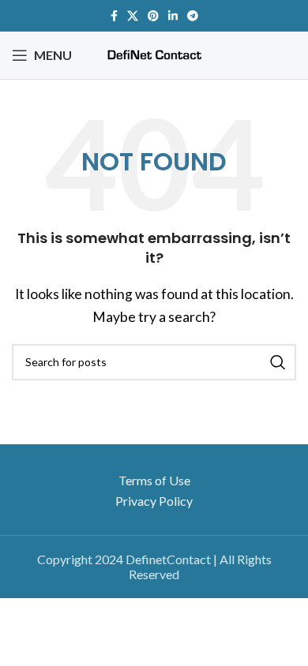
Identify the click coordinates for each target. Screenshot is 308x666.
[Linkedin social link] (172, 16)
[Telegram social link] (192, 16)
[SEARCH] (278, 362)
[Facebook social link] (114, 16)
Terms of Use (154, 480)
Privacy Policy (154, 500)
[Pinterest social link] (153, 16)
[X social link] (132, 16)
